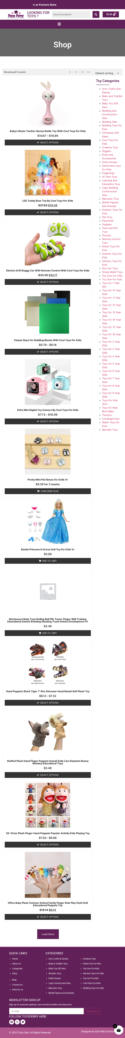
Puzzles (106, 235)
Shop (14, 973)
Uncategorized (110, 418)
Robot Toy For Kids (92, 963)
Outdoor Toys (89, 959)
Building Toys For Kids (93, 988)
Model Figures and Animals (61, 993)
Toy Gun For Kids (112, 279)
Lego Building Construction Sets (110, 191)
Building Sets (109, 121)
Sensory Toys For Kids (93, 973)
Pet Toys (107, 217)
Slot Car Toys (110, 268)
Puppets (107, 224)
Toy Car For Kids (90, 978)
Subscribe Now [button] (49, 491)
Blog (14, 980)
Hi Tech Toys (109, 176)
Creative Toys (110, 147)
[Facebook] (11, 1022)
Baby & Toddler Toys (58, 963)
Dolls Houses (109, 162)
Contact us (17, 984)
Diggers (106, 151)
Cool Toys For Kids (91, 983)
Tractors (107, 415)
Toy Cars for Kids (112, 275)
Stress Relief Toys (112, 272)
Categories (17, 968)
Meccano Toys (110, 198)
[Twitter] (22, 1022)
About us (16, 963)
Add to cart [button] (49, 560)
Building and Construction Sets (109, 114)
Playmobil (107, 220)
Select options (49, 142)
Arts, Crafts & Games (58, 959)
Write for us (17, 989)
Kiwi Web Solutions (105, 1031)
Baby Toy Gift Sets (57, 968)
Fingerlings (108, 173)
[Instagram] (17, 1022)
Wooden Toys (110, 429)
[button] (59, 24)
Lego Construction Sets (59, 983)
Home (15, 959)
